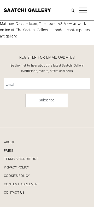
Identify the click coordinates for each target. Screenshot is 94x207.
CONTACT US (14, 193)
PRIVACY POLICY (16, 168)
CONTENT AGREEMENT (22, 184)
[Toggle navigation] (83, 10)
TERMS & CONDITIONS (21, 159)
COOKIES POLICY (17, 176)
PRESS (9, 151)
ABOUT (9, 142)
